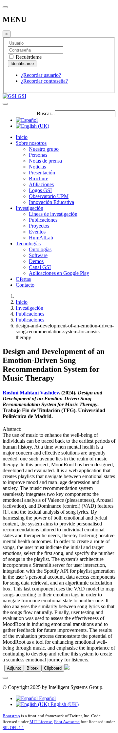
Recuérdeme (28, 57)
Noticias (37, 166)
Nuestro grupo (44, 149)
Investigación (29, 208)
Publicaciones (43, 220)
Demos (36, 261)
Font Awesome (67, 721)
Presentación (42, 172)
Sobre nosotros (31, 143)
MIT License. (41, 721)
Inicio (22, 137)
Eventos (37, 231)
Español (47, 698)
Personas (38, 155)
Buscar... (46, 113)
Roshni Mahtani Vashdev (31, 392)
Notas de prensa (45, 161)
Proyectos (39, 226)
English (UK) (64, 704)
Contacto (25, 285)
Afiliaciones (41, 184)
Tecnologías (28, 243)
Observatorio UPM (49, 196)
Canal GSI (40, 267)
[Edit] (66, 668)
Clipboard (53, 668)
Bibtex (33, 668)
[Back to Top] (5, 678)
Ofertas (23, 279)
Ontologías (40, 249)
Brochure (38, 178)
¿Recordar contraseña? (44, 81)
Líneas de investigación (53, 214)
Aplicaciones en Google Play (59, 273)
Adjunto (14, 668)
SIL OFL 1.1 (13, 727)
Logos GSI (40, 190)
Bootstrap (11, 715)
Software (38, 255)
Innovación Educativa (51, 202)
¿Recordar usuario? (41, 75)
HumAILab (41, 237)
